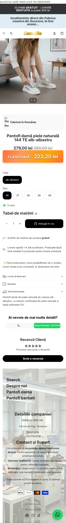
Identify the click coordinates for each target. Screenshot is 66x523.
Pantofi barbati (20, 398)
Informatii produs (16, 291)
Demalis (37, 504)
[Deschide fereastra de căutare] (11, 33)
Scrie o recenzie (33, 358)
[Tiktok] (39, 515)
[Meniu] (4, 33)
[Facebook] (27, 515)
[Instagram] (33, 515)
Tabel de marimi (18, 213)
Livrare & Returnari (16, 276)
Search (13, 379)
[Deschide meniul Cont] (54, 33)
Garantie (11, 284)
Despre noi (16, 385)
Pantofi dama (19, 391)
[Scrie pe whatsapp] (57, 515)
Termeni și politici (33, 509)
